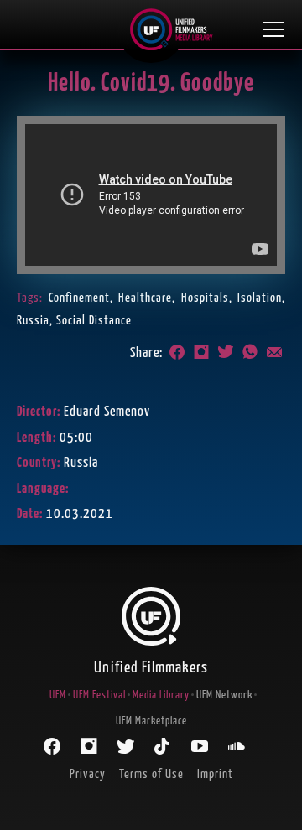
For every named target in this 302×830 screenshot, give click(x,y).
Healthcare (145, 298)
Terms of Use (151, 774)
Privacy (88, 774)
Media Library (161, 695)
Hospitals (205, 298)
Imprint (215, 774)
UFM (57, 695)
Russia (33, 320)
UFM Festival (99, 695)
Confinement (79, 298)
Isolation (259, 298)
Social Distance (94, 320)
